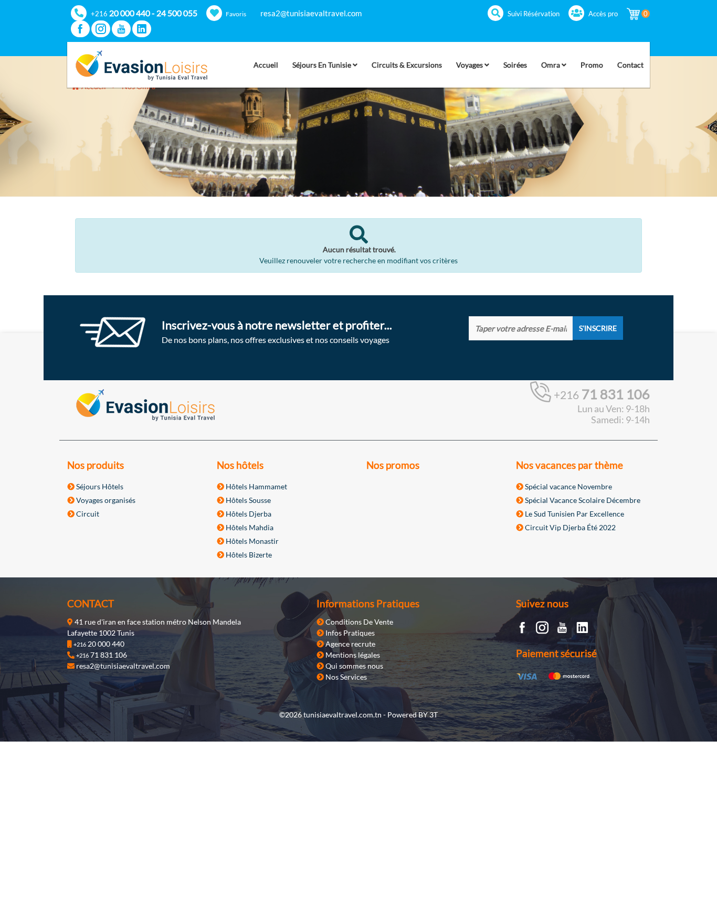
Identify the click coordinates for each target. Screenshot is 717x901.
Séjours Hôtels (99, 486)
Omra (551, 64)
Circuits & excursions (407, 64)
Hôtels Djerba (247, 513)
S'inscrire (598, 328)
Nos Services (345, 676)
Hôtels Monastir (251, 541)
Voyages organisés (105, 500)
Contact (630, 64)
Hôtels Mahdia (248, 527)
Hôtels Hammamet (255, 486)
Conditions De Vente (358, 621)
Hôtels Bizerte (248, 554)
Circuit (87, 513)
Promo (592, 64)
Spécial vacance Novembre (567, 486)
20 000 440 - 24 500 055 (144, 13)
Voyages (470, 64)
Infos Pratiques (349, 632)
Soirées (515, 64)
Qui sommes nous (353, 665)
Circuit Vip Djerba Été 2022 (569, 527)
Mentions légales (352, 654)
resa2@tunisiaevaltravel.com (311, 13)
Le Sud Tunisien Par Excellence (573, 513)
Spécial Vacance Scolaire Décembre (581, 500)
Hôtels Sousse (247, 500)
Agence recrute (349, 643)
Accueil (266, 64)
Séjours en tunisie (322, 64)
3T (433, 714)
